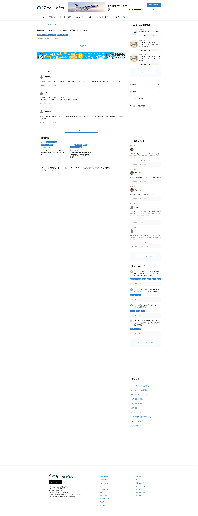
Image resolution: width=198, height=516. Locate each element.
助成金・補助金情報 (137, 106)
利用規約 (138, 489)
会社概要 (138, 476)
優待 (117, 17)
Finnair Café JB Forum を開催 (149, 31)
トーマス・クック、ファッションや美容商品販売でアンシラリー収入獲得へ (52, 152)
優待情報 (133, 91)
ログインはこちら (48, 170)
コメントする (82, 130)
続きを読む (82, 46)
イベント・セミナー (104, 17)
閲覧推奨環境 (136, 426)
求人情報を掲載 (137, 399)
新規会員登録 (154, 5)
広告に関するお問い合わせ (141, 417)
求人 (91, 17)
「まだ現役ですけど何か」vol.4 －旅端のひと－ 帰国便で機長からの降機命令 (149, 44)
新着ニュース (53, 17)
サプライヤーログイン (139, 395)
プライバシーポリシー (142, 486)
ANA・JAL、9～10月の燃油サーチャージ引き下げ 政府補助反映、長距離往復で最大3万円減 (147, 323)
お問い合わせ (136, 412)
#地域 (149, 279)
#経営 (158, 279)
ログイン (154, 10)
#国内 (144, 279)
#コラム (132, 311)
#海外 (55, 142)
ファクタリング (104, 499)
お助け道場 (67, 17)
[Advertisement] (145, 126)
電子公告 (138, 495)
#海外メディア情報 (62, 35)
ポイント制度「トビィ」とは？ (142, 421)
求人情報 (133, 84)
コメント (138, 284)
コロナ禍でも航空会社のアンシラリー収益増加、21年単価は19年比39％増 (81, 155)
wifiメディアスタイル (106, 495)
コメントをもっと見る (145, 256)
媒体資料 (134, 408)
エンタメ (102, 505)
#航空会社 (40, 35)
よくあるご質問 (140, 492)
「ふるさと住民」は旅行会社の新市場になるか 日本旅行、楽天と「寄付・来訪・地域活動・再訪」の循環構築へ (147, 273)
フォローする (57, 482)
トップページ (41, 24)
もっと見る (145, 72)
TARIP (102, 502)
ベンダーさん (80, 17)
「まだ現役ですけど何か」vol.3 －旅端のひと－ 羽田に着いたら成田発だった (149, 58)
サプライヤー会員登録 (139, 390)
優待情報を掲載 (137, 403)
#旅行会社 (49, 142)
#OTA (153, 279)
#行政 (139, 279)
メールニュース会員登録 (140, 386)
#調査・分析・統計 (50, 35)
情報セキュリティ (141, 483)
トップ (41, 17)
